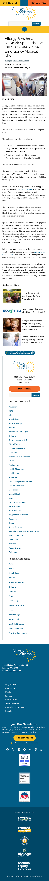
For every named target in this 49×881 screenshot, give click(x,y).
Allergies (8, 60)
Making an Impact (16, 485)
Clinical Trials (14, 444)
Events (11, 461)
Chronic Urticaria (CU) (18, 440)
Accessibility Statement (15, 707)
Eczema (12, 596)
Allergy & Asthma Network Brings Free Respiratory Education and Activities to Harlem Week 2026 (33, 325)
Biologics (12, 436)
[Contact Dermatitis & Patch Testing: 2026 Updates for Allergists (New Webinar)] (12, 339)
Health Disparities (16, 469)
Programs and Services (18, 514)
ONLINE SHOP (10, 2)
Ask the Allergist (16, 423)
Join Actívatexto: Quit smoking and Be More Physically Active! (31, 296)
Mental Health (15, 494)
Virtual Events (15, 548)
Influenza (13, 477)
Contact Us (10, 688)
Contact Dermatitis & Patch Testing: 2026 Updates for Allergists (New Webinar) (33, 340)
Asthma (12, 427)
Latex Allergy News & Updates (21, 481)
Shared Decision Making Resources (24, 531)
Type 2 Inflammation (18, 633)
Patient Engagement (17, 502)
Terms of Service (12, 703)
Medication (13, 490)
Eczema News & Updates (19, 456)
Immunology (14, 614)
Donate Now (24, 388)
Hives (11, 610)
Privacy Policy (11, 699)
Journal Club (14, 619)
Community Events (17, 448)
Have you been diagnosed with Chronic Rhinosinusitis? (33, 310)
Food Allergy (14, 465)
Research (13, 519)
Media (8, 692)
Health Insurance (16, 605)
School (11, 523)
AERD (11, 411)
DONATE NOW (38, 2)
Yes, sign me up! (24, 737)
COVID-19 (13, 452)
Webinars (13, 552)
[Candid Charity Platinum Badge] (24, 778)
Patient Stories (15, 506)
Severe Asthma (15, 527)
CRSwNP (12, 591)
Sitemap (8, 696)
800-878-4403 (15, 670)
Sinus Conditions (16, 535)
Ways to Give (10, 684)
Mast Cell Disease (16, 624)
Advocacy (13, 407)
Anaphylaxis (18, 60)
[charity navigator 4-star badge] (24, 760)
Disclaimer (9, 711)
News (26, 60)
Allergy (12, 568)
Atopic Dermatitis (16, 582)
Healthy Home (15, 473)
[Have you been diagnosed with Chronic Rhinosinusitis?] (12, 310)
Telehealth (13, 539)
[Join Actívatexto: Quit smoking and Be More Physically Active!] (12, 296)
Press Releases (15, 510)
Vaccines (12, 544)
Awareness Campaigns (18, 431)
